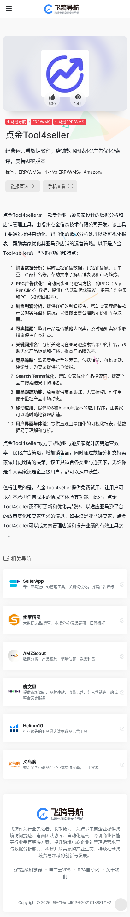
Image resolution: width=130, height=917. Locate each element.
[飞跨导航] (65, 9)
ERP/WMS (41, 121)
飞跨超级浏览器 (26, 869)
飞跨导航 (58, 902)
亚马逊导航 (16, 121)
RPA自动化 (88, 869)
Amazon (92, 172)
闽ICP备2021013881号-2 (89, 902)
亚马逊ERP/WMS (69, 121)
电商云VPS (60, 869)
